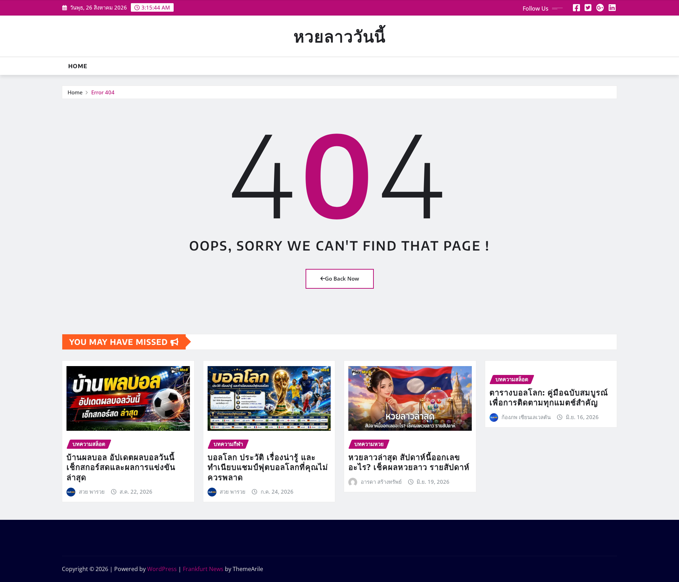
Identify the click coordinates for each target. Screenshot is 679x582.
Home (77, 66)
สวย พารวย (92, 491)
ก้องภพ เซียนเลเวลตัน (526, 417)
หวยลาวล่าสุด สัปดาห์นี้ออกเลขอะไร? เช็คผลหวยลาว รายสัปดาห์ (409, 462)
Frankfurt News (203, 569)
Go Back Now (342, 278)
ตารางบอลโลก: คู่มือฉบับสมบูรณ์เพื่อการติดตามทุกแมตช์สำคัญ (548, 397)
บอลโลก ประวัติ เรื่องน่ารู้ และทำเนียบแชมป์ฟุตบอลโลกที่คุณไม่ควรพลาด (268, 467)
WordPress (162, 569)
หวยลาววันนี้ (339, 36)
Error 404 (103, 92)
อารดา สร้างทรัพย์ (381, 481)
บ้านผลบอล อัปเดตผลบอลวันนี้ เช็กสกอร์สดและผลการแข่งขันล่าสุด (120, 467)
